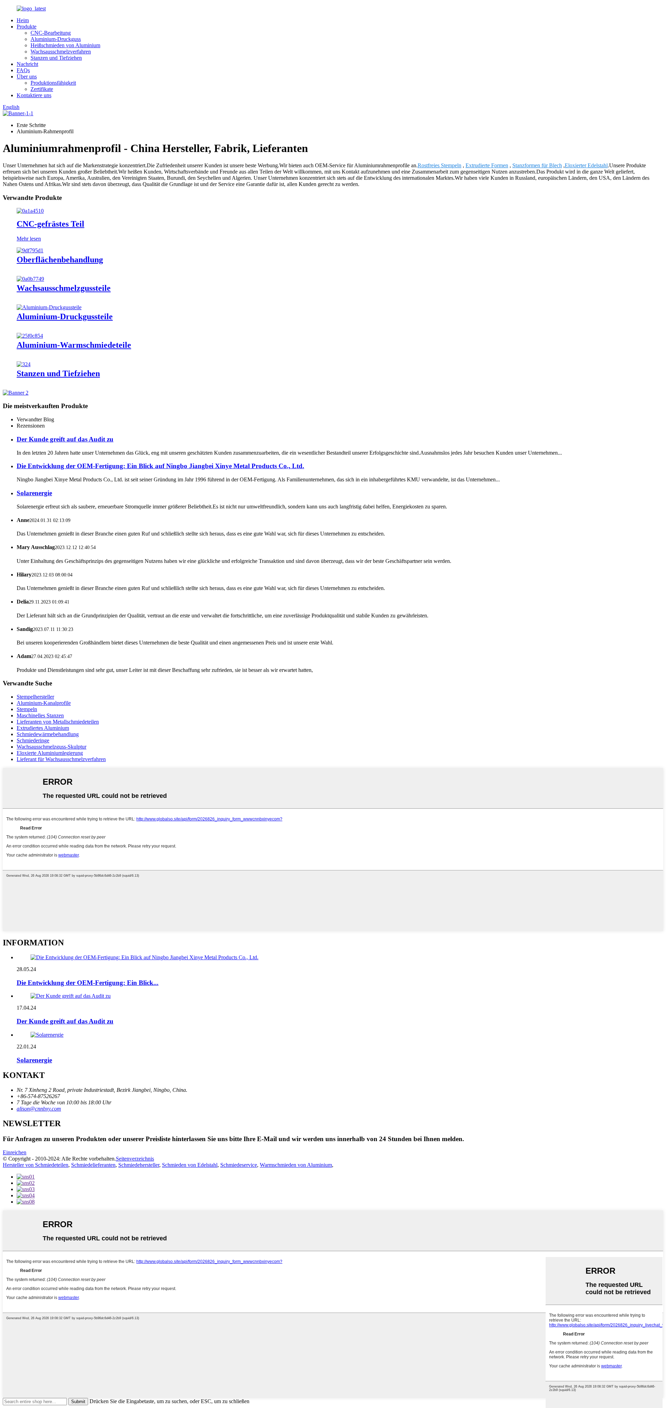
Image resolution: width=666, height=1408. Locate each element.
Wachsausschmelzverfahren (61, 51)
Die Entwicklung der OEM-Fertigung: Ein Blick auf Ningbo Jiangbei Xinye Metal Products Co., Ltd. (160, 466)
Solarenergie (34, 493)
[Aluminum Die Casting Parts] (49, 307)
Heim (23, 20)
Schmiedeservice (238, 1165)
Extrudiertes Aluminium (43, 728)
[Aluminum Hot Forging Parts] (30, 336)
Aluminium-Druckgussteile (65, 316)
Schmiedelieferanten (93, 1165)
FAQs (23, 70)
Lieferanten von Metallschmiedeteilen (58, 722)
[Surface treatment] (30, 250)
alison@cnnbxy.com (39, 1109)
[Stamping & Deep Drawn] (24, 364)
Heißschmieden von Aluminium (65, 45)
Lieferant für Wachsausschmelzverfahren (61, 759)
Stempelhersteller (35, 697)
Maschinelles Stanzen (40, 715)
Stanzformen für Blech (537, 165)
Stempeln (27, 709)
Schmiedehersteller (138, 1165)
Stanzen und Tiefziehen (56, 58)
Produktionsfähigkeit (53, 83)
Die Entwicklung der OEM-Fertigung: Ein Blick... (88, 982)
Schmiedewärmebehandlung (48, 734)
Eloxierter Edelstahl (586, 165)
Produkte (26, 26)
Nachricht (27, 64)
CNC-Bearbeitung (51, 33)
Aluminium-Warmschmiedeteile (74, 344)
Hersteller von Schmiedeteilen (35, 1165)
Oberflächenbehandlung (60, 259)
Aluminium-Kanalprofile (44, 703)
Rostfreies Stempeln (439, 165)
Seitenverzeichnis (135, 1159)
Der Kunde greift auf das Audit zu (65, 439)
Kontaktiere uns (34, 95)
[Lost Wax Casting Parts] (30, 279)
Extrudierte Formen (487, 165)
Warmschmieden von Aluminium (296, 1165)
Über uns (27, 76)
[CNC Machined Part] (30, 211)
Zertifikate (42, 89)
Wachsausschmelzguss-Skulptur (51, 747)
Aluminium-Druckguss (56, 39)
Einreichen (14, 1152)
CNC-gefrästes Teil (50, 223)
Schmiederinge (33, 740)
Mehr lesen (29, 239)
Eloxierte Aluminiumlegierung (50, 753)
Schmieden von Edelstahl (189, 1165)
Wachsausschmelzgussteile (64, 288)
